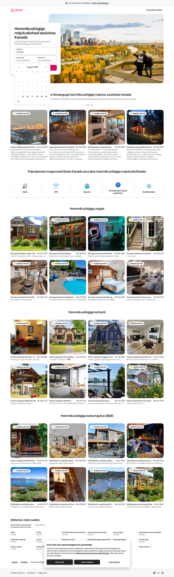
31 (18, 101)
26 (28, 96)
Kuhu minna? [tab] (40, 525)
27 (32, 96)
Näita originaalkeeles (100, 3)
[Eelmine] (83, 105)
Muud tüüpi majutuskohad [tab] (21, 525)
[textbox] (25, 60)
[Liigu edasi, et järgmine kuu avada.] (46, 67)
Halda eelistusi (114, 562)
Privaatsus (31, 573)
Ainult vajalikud (87, 562)
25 (23, 96)
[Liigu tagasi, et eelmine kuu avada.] (18, 67)
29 (42, 96)
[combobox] (35, 51)
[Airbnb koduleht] (17, 10)
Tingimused (42, 573)
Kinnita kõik (59, 562)
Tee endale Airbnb (154, 10)
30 (46, 96)
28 (37, 96)
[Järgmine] (91, 105)
